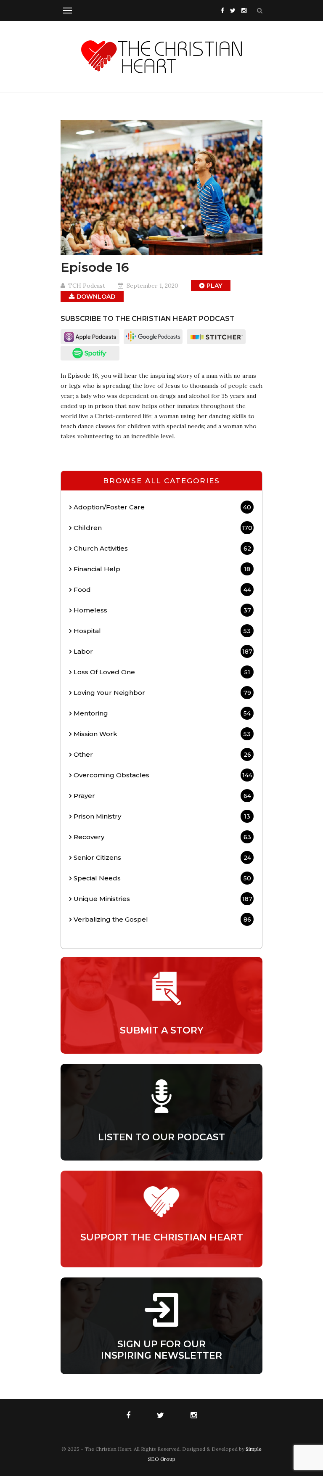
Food (162, 590)
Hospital (162, 631)
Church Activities (162, 548)
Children (163, 528)
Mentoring (162, 713)
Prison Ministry (162, 816)
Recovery (162, 837)
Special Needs (162, 878)
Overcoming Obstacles (163, 775)
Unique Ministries (163, 899)
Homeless (162, 610)
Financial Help (162, 569)
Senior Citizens (162, 857)
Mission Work (162, 734)
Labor (163, 651)
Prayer (162, 796)
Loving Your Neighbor (162, 693)
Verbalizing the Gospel (162, 919)
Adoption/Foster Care (162, 507)
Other (162, 754)
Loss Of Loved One (162, 672)
